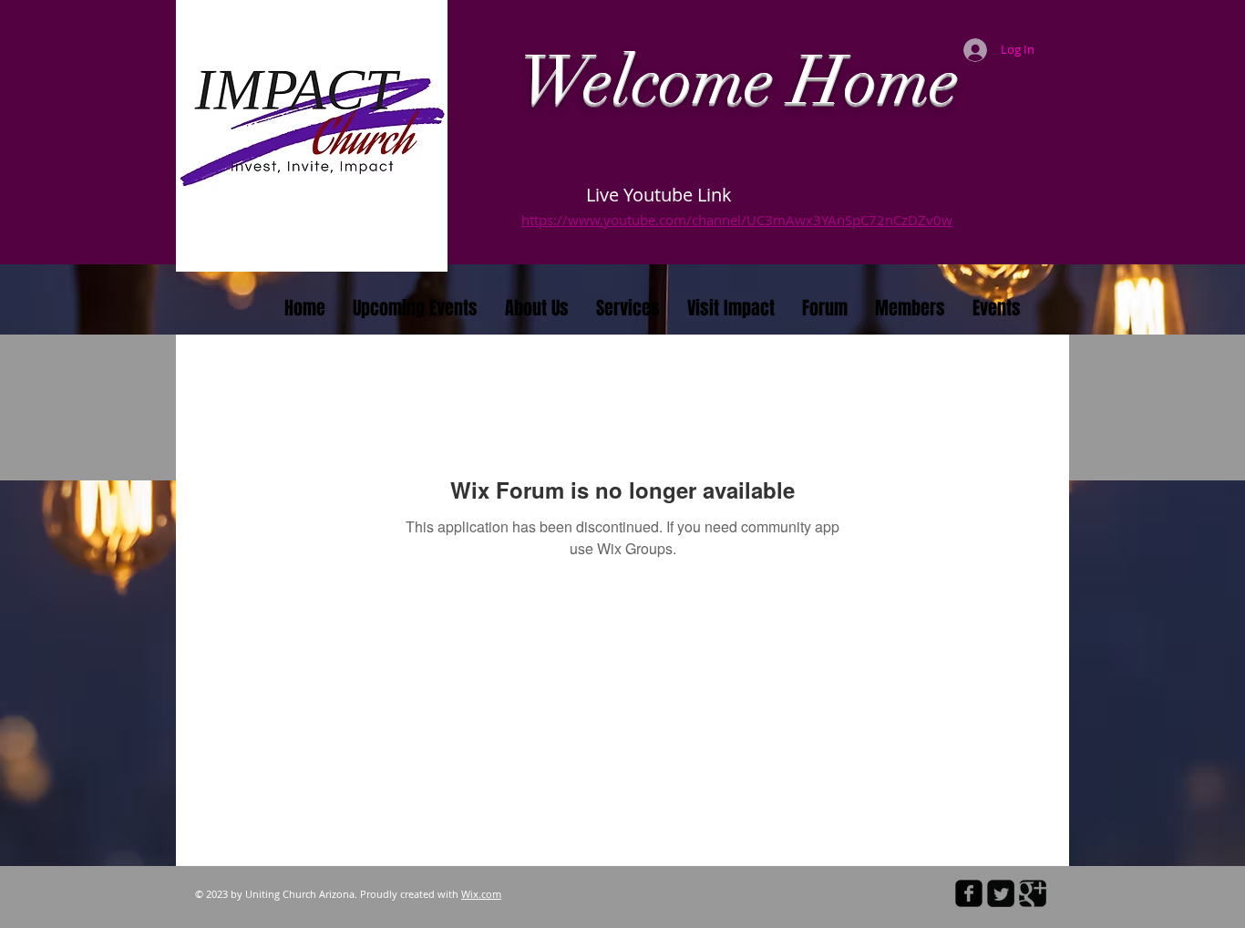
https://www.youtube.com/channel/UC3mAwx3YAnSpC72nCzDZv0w (736, 220)
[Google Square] (1032, 893)
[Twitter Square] (1000, 893)
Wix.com (481, 894)
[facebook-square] (969, 893)
